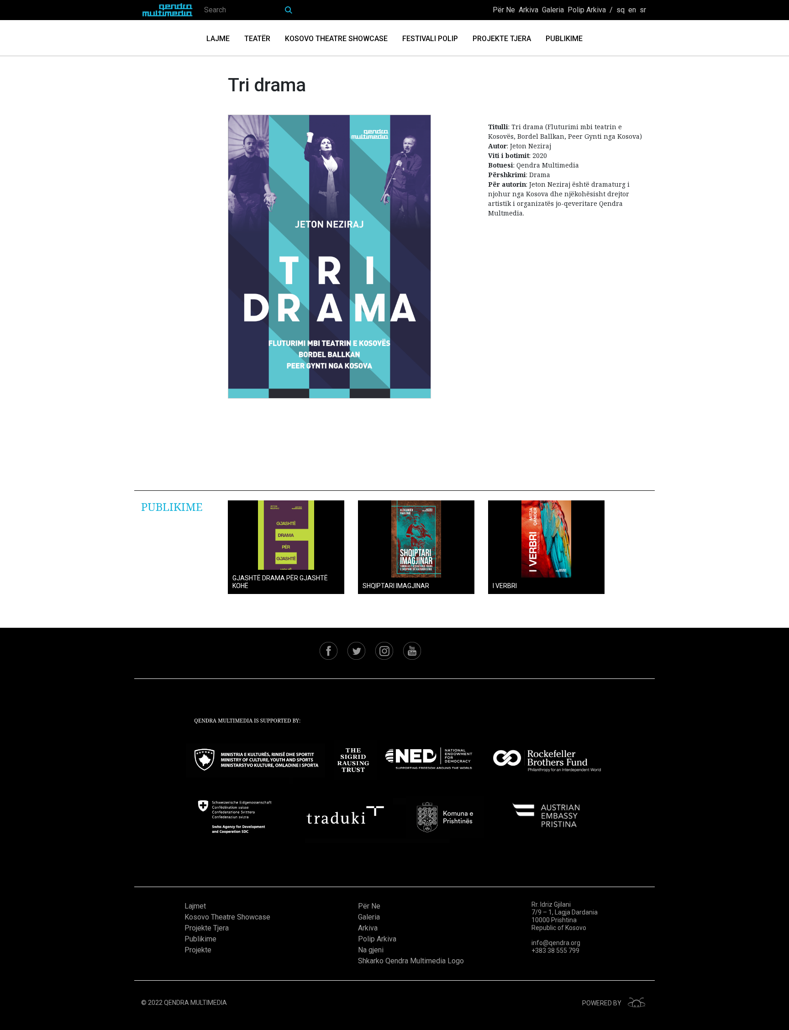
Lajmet (195, 906)
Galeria (553, 9)
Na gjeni (371, 950)
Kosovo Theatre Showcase (336, 38)
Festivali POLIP (430, 38)
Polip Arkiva (587, 9)
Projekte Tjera (502, 38)
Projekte (197, 950)
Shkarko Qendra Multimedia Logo (411, 960)
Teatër (257, 38)
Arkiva (528, 9)
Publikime (564, 38)
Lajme (218, 38)
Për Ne (504, 9)
